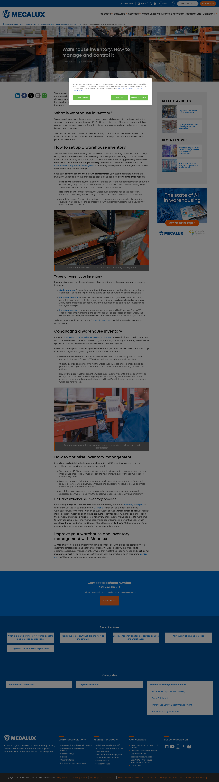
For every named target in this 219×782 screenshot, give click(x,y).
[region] (110, 91)
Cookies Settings (81, 97)
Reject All (119, 97)
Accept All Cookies (138, 97)
